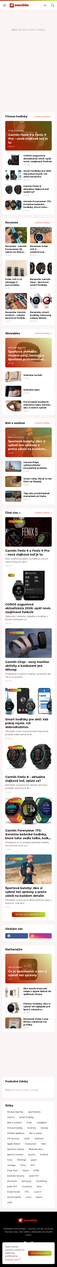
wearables (42, 1122)
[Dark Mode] (45, 5)
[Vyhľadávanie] (52, 5)
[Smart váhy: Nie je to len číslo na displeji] (13, 481)
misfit (27, 1138)
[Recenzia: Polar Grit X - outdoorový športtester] (41, 235)
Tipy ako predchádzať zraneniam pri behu (36, 495)
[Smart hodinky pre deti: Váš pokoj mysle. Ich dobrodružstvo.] (13, 174)
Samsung (26, 1181)
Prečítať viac (11, 1259)
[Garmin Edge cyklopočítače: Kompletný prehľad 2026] (13, 466)
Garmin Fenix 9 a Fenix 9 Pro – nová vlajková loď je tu (27, 552)
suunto (31, 1154)
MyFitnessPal (14, 1197)
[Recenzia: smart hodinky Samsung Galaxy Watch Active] (41, 301)
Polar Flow (12, 1170)
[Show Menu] (4, 5)
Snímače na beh (32, 375)
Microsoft (12, 1181)
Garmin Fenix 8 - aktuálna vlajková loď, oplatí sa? (36, 189)
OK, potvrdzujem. (40, 1253)
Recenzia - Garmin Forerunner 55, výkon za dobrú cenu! (16, 249)
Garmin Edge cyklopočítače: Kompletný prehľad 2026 (34, 465)
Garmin (11, 1117)
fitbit (43, 1144)
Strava (26, 1170)
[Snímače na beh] (13, 376)
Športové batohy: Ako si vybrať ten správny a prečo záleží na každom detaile (25, 891)
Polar (29, 1122)
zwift (9, 1202)
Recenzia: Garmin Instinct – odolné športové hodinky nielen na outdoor (15, 315)
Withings (21, 1160)
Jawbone (39, 1138)
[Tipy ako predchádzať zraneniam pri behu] (13, 496)
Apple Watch (13, 1144)
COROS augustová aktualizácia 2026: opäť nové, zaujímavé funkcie (37, 158)
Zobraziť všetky (42, 116)
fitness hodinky (15, 1128)
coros (28, 1197)
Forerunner (30, 1144)
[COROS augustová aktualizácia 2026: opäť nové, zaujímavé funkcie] (13, 159)
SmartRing (41, 1181)
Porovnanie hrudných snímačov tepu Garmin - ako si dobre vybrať (37, 404)
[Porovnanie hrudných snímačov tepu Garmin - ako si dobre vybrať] (13, 405)
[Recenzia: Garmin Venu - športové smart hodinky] (41, 268)
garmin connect (15, 1154)
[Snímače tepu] (13, 391)
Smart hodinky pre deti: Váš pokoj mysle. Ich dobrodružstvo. (37, 173)
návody (44, 1128)
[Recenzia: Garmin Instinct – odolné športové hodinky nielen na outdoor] (16, 301)
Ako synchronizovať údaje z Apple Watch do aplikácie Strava (37, 991)
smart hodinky (26, 1117)
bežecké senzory (15, 1176)
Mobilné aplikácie (16, 1133)
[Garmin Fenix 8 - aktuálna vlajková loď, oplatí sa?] (13, 190)
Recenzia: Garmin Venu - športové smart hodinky (40, 282)
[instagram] (40, 935)
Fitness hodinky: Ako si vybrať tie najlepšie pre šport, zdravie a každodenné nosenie (36, 1006)
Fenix (23, 1165)
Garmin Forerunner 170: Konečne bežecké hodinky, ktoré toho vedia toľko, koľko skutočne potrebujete (37, 204)
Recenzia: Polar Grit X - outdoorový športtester (39, 249)
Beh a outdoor (14, 1122)
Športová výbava (15, 1149)
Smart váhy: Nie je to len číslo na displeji (37, 480)
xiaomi (39, 1197)
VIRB (36, 1170)
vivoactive (27, 1186)
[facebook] (16, 935)
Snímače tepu (31, 389)
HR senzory (13, 1138)
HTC (27, 1191)
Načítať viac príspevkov (27, 914)
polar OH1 (12, 1186)
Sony (9, 1160)
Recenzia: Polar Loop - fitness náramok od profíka (36, 1022)
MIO (32, 1165)
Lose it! (37, 1191)
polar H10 (34, 1176)
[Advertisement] (28, 79)
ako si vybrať (35, 1133)
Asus (39, 1186)
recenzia (31, 1128)
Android (44, 1154)
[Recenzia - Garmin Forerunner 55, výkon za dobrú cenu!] (16, 235)
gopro (34, 1160)
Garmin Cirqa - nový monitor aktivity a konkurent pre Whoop (27, 665)
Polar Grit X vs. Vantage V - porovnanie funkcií (14, 282)
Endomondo (13, 1191)
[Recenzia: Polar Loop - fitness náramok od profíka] (13, 1023)
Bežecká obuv (36, 1149)
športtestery (34, 1112)
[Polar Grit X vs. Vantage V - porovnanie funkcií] (16, 268)
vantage (11, 1165)
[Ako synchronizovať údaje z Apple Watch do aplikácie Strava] (13, 992)
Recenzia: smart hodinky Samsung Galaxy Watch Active (40, 315)
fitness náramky (15, 1112)
